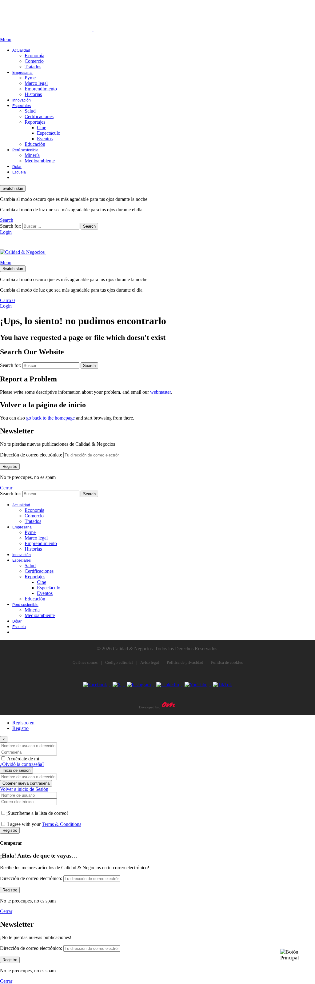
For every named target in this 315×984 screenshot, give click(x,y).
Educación (35, 144)
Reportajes (35, 122)
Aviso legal (149, 662)
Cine (41, 127)
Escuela (19, 172)
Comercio (34, 61)
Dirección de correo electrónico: (31, 454)
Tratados (33, 66)
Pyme (30, 77)
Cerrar (6, 487)
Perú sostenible (25, 150)
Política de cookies (227, 662)
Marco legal (36, 83)
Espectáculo (48, 133)
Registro (20, 728)
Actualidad (21, 50)
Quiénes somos (85, 662)
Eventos (45, 138)
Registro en (23, 722)
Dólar (17, 167)
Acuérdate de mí (23, 758)
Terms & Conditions (61, 824)
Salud (30, 111)
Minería (32, 155)
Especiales (21, 106)
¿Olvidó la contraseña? (22, 764)
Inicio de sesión (16, 770)
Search (89, 226)
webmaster (160, 392)
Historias (33, 94)
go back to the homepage (50, 417)
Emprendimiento (41, 88)
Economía (34, 55)
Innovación (21, 100)
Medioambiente (40, 160)
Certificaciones (39, 116)
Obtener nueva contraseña (26, 783)
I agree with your (44, 824)
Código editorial (119, 662)
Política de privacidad (185, 662)
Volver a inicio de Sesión (24, 789)
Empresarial (22, 72)
